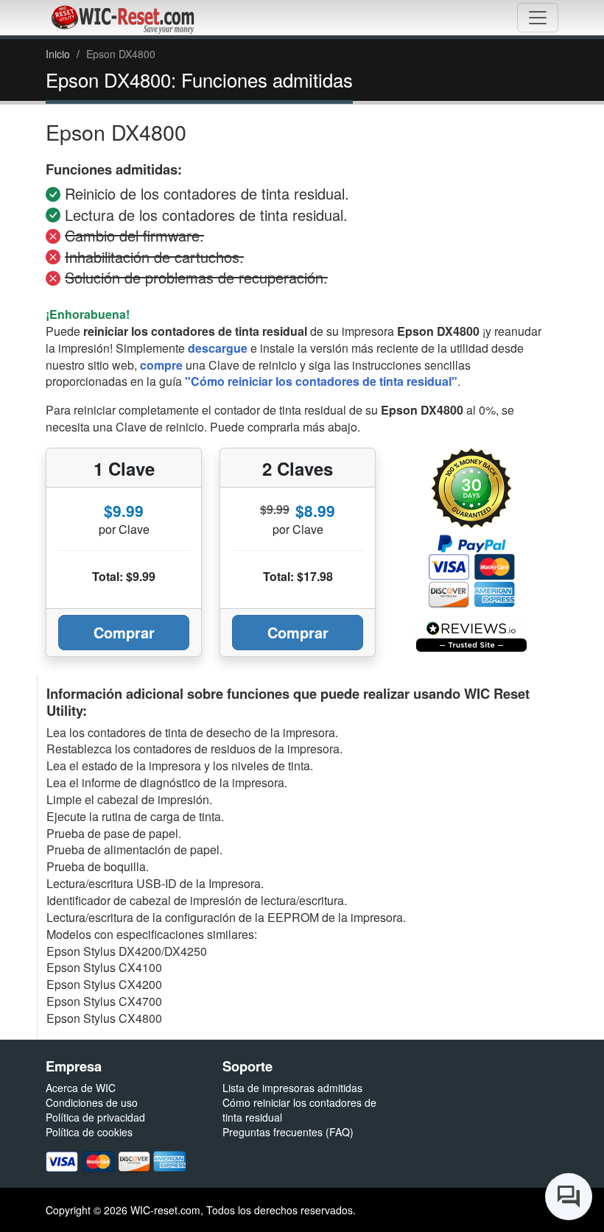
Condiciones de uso (92, 1102)
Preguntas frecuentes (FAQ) (288, 1131)
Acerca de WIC (81, 1087)
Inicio (58, 53)
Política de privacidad (95, 1117)
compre (161, 364)
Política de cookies (89, 1131)
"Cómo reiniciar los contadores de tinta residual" (321, 381)
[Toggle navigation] (537, 17)
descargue (217, 347)
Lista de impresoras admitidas (292, 1087)
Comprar (124, 632)
